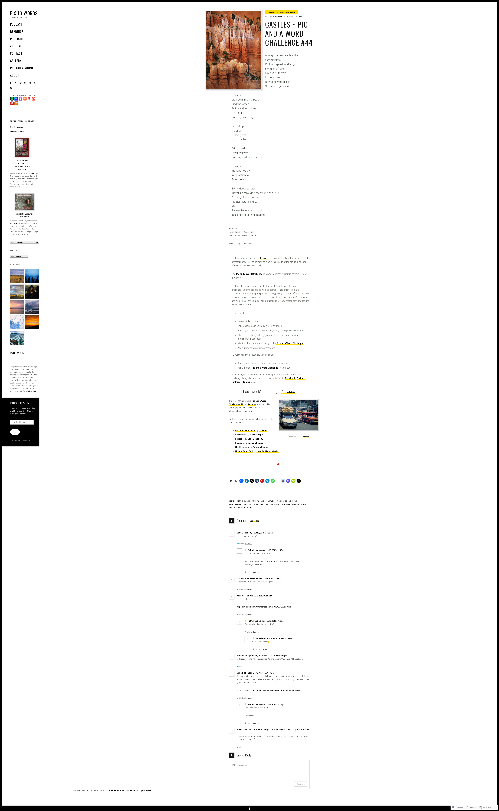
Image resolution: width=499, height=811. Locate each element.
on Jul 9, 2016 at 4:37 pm (276, 656)
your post (272, 561)
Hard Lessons (242, 447)
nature (293, 501)
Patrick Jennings (275, 16)
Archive (16, 46)
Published (17, 38)
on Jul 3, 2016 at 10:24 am (281, 638)
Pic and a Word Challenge (249, 274)
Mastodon (36, 83)
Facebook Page (17, 352)
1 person (248, 544)
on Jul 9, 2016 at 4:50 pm (263, 673)
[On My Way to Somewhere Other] (17, 338)
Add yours (254, 521)
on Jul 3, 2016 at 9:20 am (274, 621)
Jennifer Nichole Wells (267, 451)
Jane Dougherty (255, 439)
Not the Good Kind (244, 451)
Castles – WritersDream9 (249, 578)
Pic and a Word (21, 67)
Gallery (16, 60)
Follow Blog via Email (20, 403)
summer (286, 504)
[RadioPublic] (12, 104)
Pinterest (236, 382)
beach (232, 501)
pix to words (31, 391)
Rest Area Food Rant (245, 430)
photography (236, 504)
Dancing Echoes (255, 443)
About (14, 75)
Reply (279, 533)
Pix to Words (24, 13)
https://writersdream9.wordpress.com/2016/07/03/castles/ (264, 607)
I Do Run (263, 430)
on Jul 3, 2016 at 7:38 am (272, 579)
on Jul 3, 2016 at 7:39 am (261, 596)
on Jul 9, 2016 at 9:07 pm (274, 704)
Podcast (16, 24)
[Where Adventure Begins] (17, 292)
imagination (282, 501)
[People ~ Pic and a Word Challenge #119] (32, 292)
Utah (250, 508)
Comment (300, 784)
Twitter (300, 378)
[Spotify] (12, 100)
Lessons (288, 391)
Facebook (290, 378)
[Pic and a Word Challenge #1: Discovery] (17, 276)
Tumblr (26, 83)
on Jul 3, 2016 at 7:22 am (263, 533)
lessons (264, 258)
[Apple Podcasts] (21, 100)
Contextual (240, 434)
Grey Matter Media (17, 131)
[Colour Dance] (17, 307)
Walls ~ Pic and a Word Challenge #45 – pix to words (262, 729)
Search (11, 88)
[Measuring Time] (32, 276)
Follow (15, 432)
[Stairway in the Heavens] (17, 322)
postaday (276, 504)
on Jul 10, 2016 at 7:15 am (299, 730)
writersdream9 (244, 596)
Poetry (293, 12)
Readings (17, 31)
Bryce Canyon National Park (251, 501)
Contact (16, 53)
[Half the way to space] (32, 322)
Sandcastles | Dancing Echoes (251, 655)
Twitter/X (21, 83)
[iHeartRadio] (29, 100)
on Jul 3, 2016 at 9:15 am (274, 550)
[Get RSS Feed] (16, 104)
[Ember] (32, 307)
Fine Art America (16, 127)
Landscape (271, 12)
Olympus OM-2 (283, 12)
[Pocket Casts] (34, 100)
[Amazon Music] (16, 100)
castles (270, 501)
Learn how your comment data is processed (130, 790)
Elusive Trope (256, 434)
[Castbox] (25, 100)
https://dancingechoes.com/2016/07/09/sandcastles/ (276, 690)
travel (296, 504)
